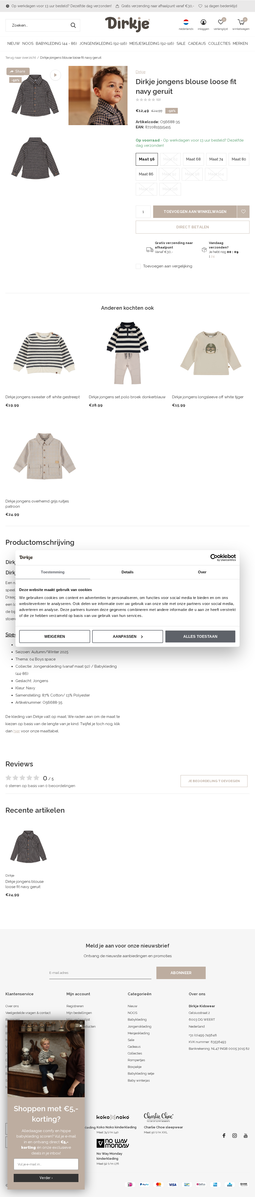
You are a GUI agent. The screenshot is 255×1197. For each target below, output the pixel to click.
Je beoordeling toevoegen (214, 781)
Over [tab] (202, 572)
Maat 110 (146, 189)
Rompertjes (136, 1060)
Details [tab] (128, 572)
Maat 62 (170, 159)
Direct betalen (192, 227)
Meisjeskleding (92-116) (151, 43)
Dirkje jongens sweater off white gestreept (42, 397)
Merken (240, 43)
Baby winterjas (139, 1080)
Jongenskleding (139, 1026)
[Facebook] (224, 1135)
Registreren (75, 1006)
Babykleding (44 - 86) (56, 43)
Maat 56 (147, 159)
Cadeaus (197, 43)
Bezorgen (12, 1019)
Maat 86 (146, 174)
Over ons (12, 1006)
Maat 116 (170, 189)
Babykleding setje (141, 1073)
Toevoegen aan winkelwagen (195, 211)
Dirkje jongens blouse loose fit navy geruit (24, 884)
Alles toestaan (200, 636)
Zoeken (73, 25)
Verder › (46, 1178)
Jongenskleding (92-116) (103, 43)
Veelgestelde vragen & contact (28, 1013)
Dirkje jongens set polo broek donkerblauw (127, 397)
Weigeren (54, 636)
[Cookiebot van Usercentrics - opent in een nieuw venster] (214, 557)
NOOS (27, 43)
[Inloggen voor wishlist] (243, 211)
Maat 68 (193, 159)
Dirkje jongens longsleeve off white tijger (208, 397)
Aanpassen (125, 636)
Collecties (219, 43)
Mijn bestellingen (79, 1013)
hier (16, 731)
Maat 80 (239, 159)
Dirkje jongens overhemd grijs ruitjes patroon (37, 504)
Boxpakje (134, 1067)
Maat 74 (216, 159)
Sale (181, 43)
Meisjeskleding (139, 1033)
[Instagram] (234, 1135)
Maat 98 (192, 174)
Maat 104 (216, 174)
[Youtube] (246, 1135)
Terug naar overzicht (20, 57)
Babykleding (137, 1019)
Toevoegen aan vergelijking (167, 266)
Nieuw (13, 43)
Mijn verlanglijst (78, 1019)
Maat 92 (169, 174)
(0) (158, 99)
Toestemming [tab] (52, 572)
